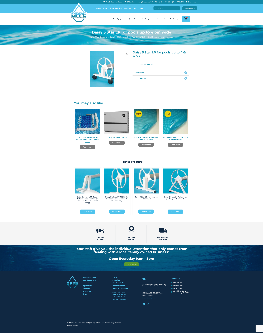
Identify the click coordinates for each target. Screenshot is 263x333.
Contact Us (174, 19)
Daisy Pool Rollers (134, 37)
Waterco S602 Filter (119, 294)
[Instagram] (148, 304)
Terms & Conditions (120, 288)
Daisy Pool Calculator (118, 37)
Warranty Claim (118, 286)
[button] (127, 54)
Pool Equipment (119, 19)
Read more (117, 143)
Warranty (127, 8)
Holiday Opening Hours (149, 298)
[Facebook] (144, 304)
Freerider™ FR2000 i (119, 299)
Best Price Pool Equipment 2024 (78, 323)
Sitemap (118, 323)
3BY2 (76, 326)
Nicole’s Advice (115, 8)
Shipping (116, 280)
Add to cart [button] (87, 147)
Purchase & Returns (120, 283)
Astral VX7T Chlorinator (120, 297)
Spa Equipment (148, 19)
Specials (86, 288)
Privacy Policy (109, 323)
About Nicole (101, 8)
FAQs (135, 8)
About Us (87, 291)
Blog (141, 8)
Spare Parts (133, 19)
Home (92, 37)
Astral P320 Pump (118, 292)
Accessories (162, 19)
